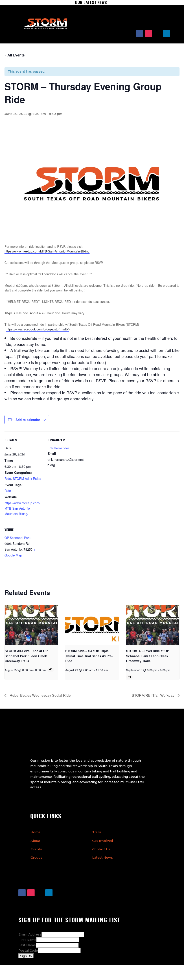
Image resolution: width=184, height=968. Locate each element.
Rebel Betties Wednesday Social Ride (40, 695)
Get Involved (102, 841)
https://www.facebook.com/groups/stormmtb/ (37, 329)
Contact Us (101, 849)
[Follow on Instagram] (148, 33)
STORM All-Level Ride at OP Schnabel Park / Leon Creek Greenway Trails (26, 656)
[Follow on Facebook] (139, 33)
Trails (96, 832)
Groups (36, 858)
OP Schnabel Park (17, 537)
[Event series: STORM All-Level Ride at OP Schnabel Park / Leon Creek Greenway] (50, 669)
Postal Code (28, 951)
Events (36, 849)
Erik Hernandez (59, 448)
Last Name (27, 945)
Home (35, 832)
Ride (7, 478)
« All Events (14, 55)
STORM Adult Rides (27, 478)
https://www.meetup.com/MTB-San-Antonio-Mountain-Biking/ (22, 508)
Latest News (102, 858)
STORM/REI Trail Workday (153, 695)
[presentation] (31, 625)
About (35, 841)
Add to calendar (27, 419)
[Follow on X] (157, 33)
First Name (27, 940)
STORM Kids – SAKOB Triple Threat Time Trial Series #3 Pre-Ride (89, 656)
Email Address (30, 934)
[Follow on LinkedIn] (166, 33)
